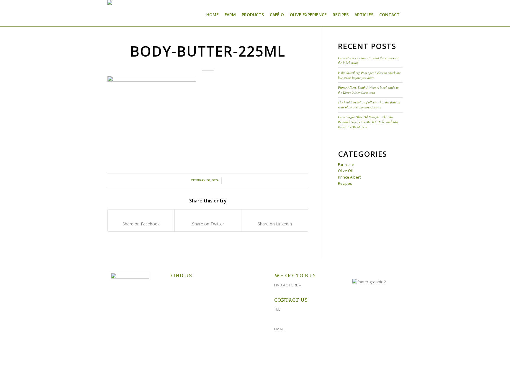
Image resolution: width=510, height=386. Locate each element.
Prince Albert (349, 177)
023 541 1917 (292, 309)
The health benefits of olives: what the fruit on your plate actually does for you (369, 104)
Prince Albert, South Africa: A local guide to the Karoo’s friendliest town (368, 90)
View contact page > (294, 343)
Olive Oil (345, 170)
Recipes (345, 183)
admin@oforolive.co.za (306, 328)
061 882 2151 (288, 317)
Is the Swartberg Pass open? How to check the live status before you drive (369, 75)
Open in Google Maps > (192, 307)
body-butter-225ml (207, 51)
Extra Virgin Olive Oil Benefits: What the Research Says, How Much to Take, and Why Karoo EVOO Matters (368, 122)
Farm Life (346, 164)
